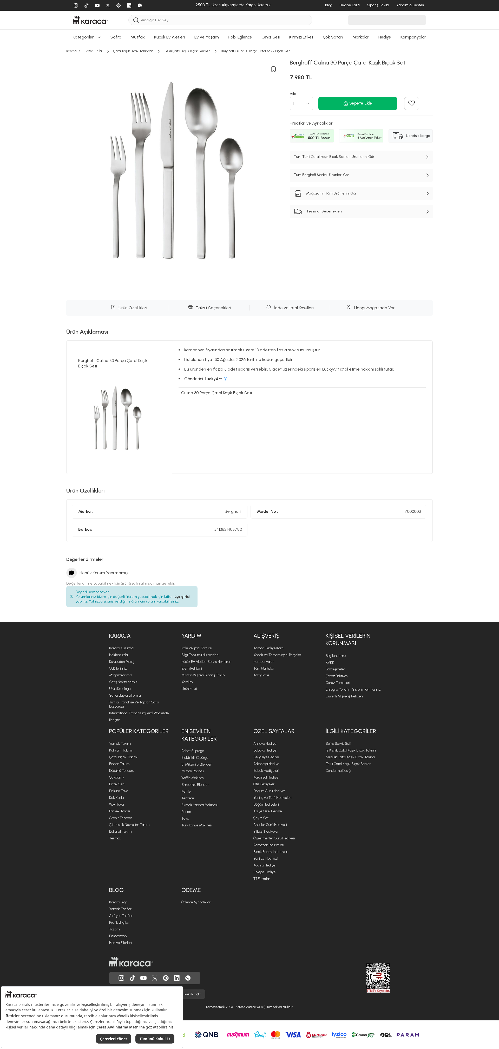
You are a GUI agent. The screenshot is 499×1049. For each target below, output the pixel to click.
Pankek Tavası (119, 811)
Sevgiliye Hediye (266, 757)
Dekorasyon (118, 936)
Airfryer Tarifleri (121, 916)
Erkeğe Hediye (264, 872)
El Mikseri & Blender (196, 764)
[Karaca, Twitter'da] (154, 978)
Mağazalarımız (120, 675)
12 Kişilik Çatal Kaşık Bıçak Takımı (351, 750)
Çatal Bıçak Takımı (123, 757)
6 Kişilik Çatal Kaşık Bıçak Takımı (350, 757)
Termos (115, 838)
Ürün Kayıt (189, 689)
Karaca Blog (118, 902)
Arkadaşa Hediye (266, 764)
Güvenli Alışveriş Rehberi (344, 696)
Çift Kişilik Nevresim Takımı (129, 825)
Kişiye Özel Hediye (267, 811)
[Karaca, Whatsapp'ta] (188, 978)
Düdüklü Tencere (121, 770)
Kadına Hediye (264, 865)
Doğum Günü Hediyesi (269, 791)
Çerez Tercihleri (338, 683)
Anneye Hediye (264, 743)
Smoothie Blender (195, 784)
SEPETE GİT (249, 31)
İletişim (114, 720)
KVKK (330, 662)
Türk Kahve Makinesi (196, 825)
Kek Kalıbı (116, 797)
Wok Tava (116, 804)
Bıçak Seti (116, 784)
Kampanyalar (263, 661)
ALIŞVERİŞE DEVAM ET (249, 18)
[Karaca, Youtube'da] (143, 978)
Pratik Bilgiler (119, 922)
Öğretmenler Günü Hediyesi (274, 838)
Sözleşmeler (335, 669)
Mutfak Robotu (192, 771)
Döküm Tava (118, 791)
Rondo (186, 812)
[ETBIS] (368, 978)
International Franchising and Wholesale (139, 713)
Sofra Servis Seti (338, 743)
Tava (185, 818)
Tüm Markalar (263, 668)
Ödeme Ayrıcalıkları (196, 902)
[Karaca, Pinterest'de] (166, 978)
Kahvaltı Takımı (121, 750)
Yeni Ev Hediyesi (265, 858)
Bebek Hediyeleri (266, 770)
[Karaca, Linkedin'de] (177, 978)
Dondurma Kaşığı (338, 770)
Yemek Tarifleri (120, 909)
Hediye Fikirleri (120, 943)
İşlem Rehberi (191, 668)
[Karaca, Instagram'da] (121, 978)
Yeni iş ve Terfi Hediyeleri (272, 797)
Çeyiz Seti (261, 818)
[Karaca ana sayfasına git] (131, 962)
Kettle (186, 791)
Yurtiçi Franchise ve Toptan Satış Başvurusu (134, 704)
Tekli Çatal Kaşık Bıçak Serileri (348, 764)
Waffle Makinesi (192, 778)
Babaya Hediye (264, 750)
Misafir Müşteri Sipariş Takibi (203, 675)
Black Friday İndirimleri (270, 852)
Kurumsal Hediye (265, 777)
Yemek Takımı (120, 743)
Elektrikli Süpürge (194, 757)
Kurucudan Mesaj (121, 661)
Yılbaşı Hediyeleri (266, 831)
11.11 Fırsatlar (261, 879)
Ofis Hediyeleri (264, 784)
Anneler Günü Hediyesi (270, 825)
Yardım (187, 682)
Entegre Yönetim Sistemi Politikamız (353, 689)
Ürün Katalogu (119, 689)
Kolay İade (261, 675)
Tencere (187, 798)
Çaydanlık (116, 777)
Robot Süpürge (192, 751)
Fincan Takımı (119, 764)
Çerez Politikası (337, 676)
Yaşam (114, 929)
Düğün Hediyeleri (266, 804)
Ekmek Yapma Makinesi (199, 805)
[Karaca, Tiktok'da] (132, 978)
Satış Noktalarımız (123, 682)
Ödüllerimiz (118, 668)
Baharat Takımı (120, 831)
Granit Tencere (120, 818)
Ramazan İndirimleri (268, 845)
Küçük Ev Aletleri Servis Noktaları (206, 661)
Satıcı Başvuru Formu (125, 695)
